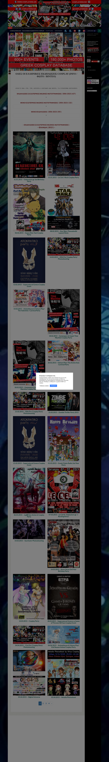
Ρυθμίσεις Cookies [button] (44, 385)
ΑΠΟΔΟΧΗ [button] (53, 385)
